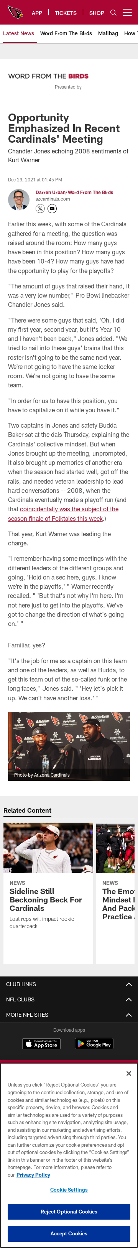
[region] (69, 1155)
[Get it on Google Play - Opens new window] (94, 1047)
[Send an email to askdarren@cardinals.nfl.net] (52, 208)
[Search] (113, 12)
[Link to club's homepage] (15, 9)
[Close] (128, 1073)
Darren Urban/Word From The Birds (74, 192)
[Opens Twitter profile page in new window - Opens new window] (40, 208)
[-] (48, 74)
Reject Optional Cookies (69, 1211)
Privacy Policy (33, 1175)
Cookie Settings (69, 1190)
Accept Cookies (69, 1233)
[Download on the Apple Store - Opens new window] (41, 1044)
